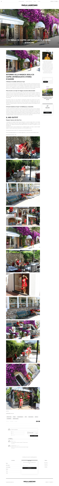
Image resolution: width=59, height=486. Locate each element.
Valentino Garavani (15, 418)
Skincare (7, 469)
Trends (39, 1)
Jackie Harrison (13, 445)
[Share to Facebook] (36, 421)
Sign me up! (47, 112)
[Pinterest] (54, 1)
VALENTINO (8, 413)
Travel (35, 1)
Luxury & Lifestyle (29, 1)
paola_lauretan (13, 132)
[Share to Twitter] (38, 421)
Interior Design (21, 1)
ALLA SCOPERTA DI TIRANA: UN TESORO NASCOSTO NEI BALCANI (47, 98)
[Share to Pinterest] (39, 421)
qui (8, 130)
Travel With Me (9, 418)
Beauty (7, 463)
